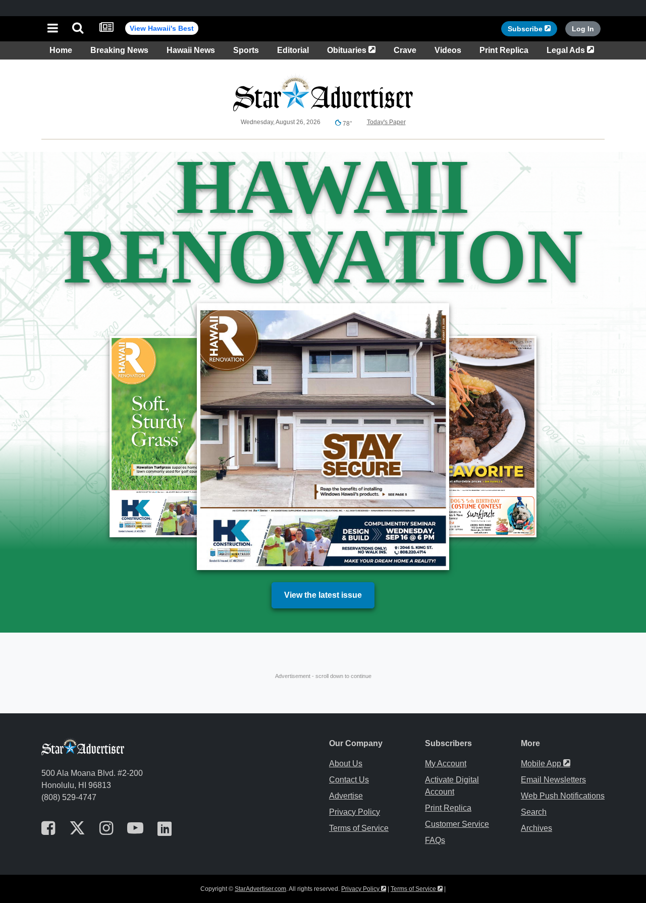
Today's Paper (386, 122)
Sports (246, 50)
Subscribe (532, 28)
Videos (448, 50)
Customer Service (457, 824)
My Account (445, 763)
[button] (52, 28)
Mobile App (545, 763)
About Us (345, 763)
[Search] (77, 29)
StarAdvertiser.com (260, 888)
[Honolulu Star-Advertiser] (323, 27)
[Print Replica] (106, 29)
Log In (583, 29)
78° (346, 123)
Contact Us (349, 779)
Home (60, 50)
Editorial (293, 50)
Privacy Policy (354, 812)
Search (534, 812)
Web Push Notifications (563, 796)
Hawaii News (191, 50)
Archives (536, 828)
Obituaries (353, 49)
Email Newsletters (553, 779)
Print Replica (503, 50)
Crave (405, 50)
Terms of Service (359, 828)
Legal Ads (572, 49)
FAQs (435, 840)
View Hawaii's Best (162, 28)
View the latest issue (323, 595)
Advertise (346, 796)
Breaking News (119, 50)
